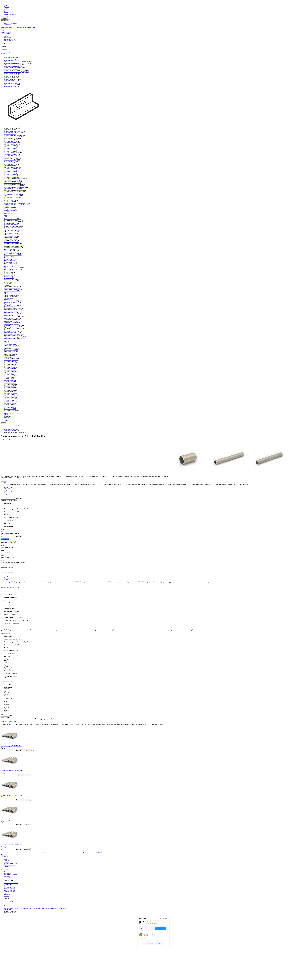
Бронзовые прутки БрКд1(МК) (12, 160)
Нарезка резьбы (8, 292)
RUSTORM (7, 488)
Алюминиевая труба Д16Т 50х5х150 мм (11, 844)
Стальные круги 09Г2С (10, 368)
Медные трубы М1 (9, 273)
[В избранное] (31, 750)
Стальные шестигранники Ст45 (12, 411)
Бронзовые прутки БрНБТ (11, 165)
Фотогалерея (7, 877)
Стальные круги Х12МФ (10, 397)
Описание (6, 576)
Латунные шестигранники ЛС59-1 (13, 269)
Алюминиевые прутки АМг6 (12, 74)
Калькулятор (7, 873)
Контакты (6, 9)
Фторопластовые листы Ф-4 (11, 242)
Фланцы (6, 420)
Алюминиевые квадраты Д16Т (12, 60)
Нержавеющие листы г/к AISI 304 (13, 327)
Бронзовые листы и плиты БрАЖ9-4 (14, 185)
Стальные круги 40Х (9, 374)
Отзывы (6, 579)
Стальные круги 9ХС (9, 377)
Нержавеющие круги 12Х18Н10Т (13, 318)
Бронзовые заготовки (10, 134)
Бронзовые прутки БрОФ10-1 (12, 157)
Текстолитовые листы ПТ (11, 233)
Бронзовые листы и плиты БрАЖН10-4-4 (15, 188)
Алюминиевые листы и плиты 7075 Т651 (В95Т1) (17, 63)
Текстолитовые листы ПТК (11, 236)
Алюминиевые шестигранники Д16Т (14, 132)
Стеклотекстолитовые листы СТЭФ (14, 230)
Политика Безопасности (10, 863)
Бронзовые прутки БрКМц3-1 (12, 177)
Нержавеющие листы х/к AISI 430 (13, 306)
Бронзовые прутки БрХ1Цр (11, 174)
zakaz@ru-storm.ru (5, 33)
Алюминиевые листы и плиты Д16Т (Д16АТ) (16, 72)
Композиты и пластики (10, 198)
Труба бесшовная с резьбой (11, 295)
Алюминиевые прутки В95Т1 (12, 77)
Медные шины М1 (9, 278)
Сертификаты (7, 876)
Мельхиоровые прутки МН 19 (12, 291)
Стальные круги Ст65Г (10, 391)
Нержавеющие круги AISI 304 (12, 312)
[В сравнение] (33, 750)
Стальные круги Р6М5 (10, 383)
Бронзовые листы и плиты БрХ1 (13, 197)
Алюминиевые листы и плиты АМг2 (14, 66)
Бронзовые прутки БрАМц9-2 (12, 145)
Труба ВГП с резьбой (9, 298)
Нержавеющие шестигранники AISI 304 (15, 338)
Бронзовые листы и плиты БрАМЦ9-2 (14, 191)
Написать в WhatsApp (10, 40)
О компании (7, 860)
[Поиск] (18, 425)
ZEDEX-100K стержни (10, 201)
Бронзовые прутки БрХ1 (10, 162)
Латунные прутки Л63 (10, 260)
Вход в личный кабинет (10, 23)
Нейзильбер (7, 299)
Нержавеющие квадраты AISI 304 (13, 309)
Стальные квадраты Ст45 (11, 365)
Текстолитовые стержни (10, 239)
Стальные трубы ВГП (10, 409)
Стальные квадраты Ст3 (10, 363)
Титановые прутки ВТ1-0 (11, 350)
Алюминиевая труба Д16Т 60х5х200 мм (11, 770)
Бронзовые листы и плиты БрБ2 (12, 183)
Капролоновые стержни (10, 210)
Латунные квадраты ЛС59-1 (11, 252)
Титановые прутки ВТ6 (10, 352)
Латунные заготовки (9, 249)
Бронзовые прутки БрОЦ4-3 (11, 171)
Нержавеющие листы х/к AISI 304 (13, 329)
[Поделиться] (16, 500)
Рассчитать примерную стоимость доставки (14, 531)
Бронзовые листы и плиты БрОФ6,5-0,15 (15, 180)
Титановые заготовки (10, 344)
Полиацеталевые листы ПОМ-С (12, 219)
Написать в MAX (8, 37)
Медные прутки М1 (9, 283)
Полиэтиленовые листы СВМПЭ (13, 227)
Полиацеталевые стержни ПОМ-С (13, 221)
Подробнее (99, 852)
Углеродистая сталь (9, 357)
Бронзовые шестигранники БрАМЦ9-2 (14, 137)
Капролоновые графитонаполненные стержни (16, 204)
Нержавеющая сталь (9, 304)
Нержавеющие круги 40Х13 (11, 321)
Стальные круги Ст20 (10, 386)
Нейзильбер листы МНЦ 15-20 (12, 302)
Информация (4, 856)
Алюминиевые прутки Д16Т (12, 80)
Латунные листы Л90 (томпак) (12, 257)
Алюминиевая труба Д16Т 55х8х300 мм (11, 746)
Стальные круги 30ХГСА (11, 371)
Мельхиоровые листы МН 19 (12, 288)
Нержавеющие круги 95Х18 (11, 324)
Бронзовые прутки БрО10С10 (12, 168)
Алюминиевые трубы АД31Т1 (12, 83)
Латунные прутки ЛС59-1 (11, 263)
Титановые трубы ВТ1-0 (10, 355)
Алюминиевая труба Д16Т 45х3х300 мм (11, 820)
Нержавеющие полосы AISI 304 (12, 332)
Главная (6, 4)
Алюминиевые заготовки (11, 57)
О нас (5, 5)
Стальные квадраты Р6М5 (11, 360)
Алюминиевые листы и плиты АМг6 (14, 69)
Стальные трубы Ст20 (10, 406)
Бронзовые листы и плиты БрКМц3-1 (14, 194)
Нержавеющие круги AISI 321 (12, 315)
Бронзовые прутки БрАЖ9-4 (11, 139)
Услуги (6, 12)
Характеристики (8, 577)
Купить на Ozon (5, 539)
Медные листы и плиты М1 (11, 280)
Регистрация (7, 24)
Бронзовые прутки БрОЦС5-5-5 (12, 151)
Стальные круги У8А (10, 394)
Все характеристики (9, 526)
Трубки (6, 342)
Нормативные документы (11, 874)
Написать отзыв (5, 717)
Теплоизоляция (8, 339)
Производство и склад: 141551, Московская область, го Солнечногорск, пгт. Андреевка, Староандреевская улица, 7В (36, 908)
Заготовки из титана (9, 891)
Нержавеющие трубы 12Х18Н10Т (13, 335)
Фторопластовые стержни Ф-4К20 (13, 247)
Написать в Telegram (9, 39)
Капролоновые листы (10, 207)
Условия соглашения (9, 865)
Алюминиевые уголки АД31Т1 (12, 126)
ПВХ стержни (8, 213)
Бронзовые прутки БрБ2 (10, 148)
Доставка (6, 7)
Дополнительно (5, 869)
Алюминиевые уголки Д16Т (11, 129)
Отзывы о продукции (10, 14)
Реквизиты (7, 866)
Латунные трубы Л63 (10, 266)
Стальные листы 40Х (9, 400)
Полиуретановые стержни (11, 224)
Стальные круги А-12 (10, 380)
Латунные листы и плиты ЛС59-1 (13, 255)
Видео (5, 11)
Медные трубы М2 (9, 276)
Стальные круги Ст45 (10, 388)
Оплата (6, 8)
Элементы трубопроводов (11, 413)
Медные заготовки (9, 270)
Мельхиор (6, 285)
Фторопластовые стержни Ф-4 (12, 244)
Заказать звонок (8, 36)
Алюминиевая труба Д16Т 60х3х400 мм (11, 795)
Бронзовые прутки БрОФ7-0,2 (12, 154)
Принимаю (3, 854)
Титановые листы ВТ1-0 (10, 347)
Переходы (6, 417)
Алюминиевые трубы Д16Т (11, 86)
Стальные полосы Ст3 (10, 403)
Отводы (6, 414)
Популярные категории (7, 880)
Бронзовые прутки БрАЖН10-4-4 (13, 142)
